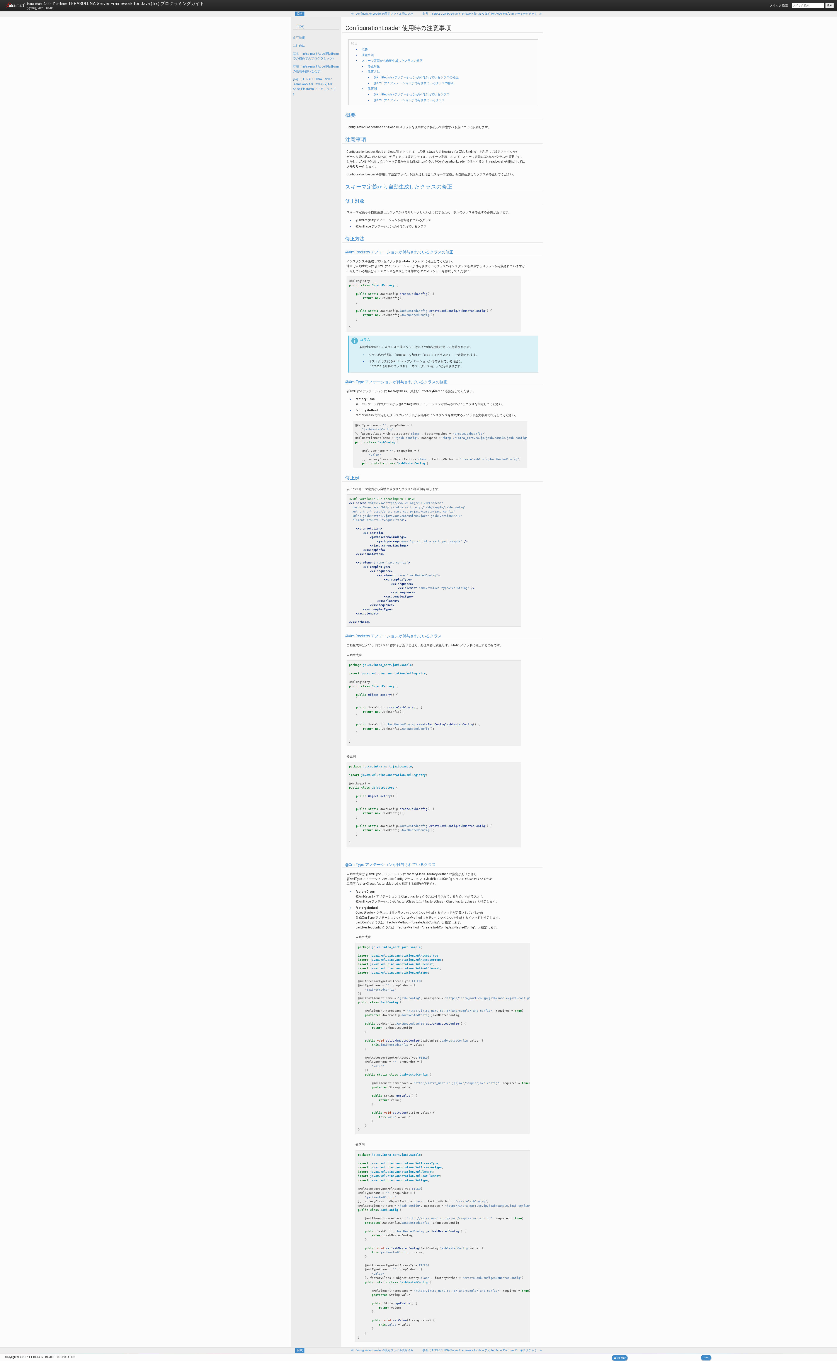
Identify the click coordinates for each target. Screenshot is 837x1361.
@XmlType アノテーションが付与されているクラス (409, 100)
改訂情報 (299, 37)
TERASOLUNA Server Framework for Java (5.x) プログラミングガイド (115, 3)
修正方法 (374, 71)
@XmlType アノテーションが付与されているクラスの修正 (414, 83)
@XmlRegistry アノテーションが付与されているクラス (411, 94)
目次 (300, 13)
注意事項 (368, 55)
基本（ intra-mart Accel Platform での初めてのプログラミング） (316, 56)
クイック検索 (779, 5)
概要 (365, 49)
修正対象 (374, 66)
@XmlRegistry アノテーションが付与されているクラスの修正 (416, 77)
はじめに (299, 45)
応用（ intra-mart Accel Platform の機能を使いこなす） (316, 69)
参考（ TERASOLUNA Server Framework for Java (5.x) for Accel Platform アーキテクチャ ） (314, 86)
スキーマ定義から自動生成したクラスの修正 (392, 60)
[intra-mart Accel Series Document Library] (15, 5)
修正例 (372, 88)
